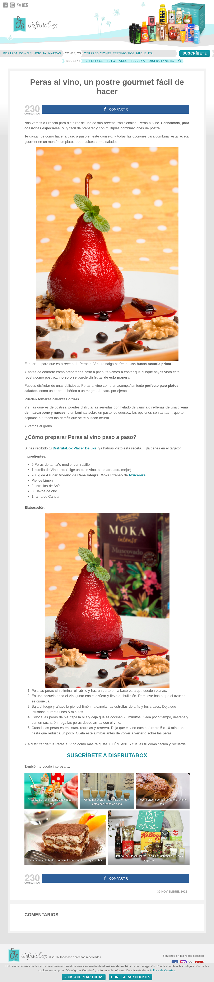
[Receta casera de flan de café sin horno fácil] (163, 791)
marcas (54, 53)
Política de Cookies (162, 970)
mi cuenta (144, 53)
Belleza (137, 61)
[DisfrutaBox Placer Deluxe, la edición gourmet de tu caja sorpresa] (149, 837)
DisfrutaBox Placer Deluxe (74, 448)
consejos (73, 53)
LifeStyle (94, 61)
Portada (10, 53)
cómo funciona (32, 53)
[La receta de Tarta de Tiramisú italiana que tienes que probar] (65, 837)
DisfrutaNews (161, 61)
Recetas (73, 61)
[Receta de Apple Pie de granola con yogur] (51, 791)
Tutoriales (116, 61)
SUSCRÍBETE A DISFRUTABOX (107, 755)
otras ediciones (97, 53)
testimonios (123, 53)
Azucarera (137, 475)
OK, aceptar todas (85, 977)
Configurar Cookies (130, 977)
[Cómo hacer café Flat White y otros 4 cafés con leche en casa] (107, 791)
